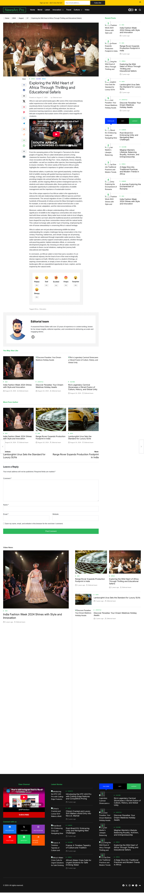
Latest (47, 10)
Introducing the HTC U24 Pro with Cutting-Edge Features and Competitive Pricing (78, 796)
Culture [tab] (106, 786)
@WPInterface (24, 810)
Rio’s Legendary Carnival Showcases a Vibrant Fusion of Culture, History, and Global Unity (82, 387)
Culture (77, 10)
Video (87, 10)
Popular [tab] (111, 121)
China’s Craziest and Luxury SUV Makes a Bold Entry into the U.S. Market (78, 813)
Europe (124, 129)
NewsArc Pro (14, 10)
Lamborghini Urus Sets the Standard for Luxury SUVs (79, 437)
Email (6, 514)
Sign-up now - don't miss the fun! (51, 3)
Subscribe (24, 815)
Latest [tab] (134, 121)
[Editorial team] (17, 329)
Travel (68, 10)
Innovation (57, 10)
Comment (7, 478)
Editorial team (57, 97)
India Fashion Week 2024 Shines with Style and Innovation (17, 386)
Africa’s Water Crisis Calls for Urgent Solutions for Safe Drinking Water (78, 862)
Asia (6, 381)
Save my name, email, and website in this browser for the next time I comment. (34, 523)
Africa (33, 78)
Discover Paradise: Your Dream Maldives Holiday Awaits (49, 386)
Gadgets (70, 791)
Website (55, 514)
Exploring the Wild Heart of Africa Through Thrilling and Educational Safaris (130, 67)
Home (32, 10)
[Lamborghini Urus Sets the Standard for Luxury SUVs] (2, 446)
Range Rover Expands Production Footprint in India (130, 48)
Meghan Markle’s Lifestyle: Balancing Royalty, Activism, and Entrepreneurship (129, 153)
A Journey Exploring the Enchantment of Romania (130, 186)
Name (6, 505)
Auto (71, 433)
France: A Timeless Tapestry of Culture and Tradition (78, 846)
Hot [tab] (122, 121)
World (40, 10)
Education (43, 309)
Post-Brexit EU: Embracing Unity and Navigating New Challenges (129, 136)
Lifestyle (40, 381)
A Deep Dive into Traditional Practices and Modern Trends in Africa (129, 170)
